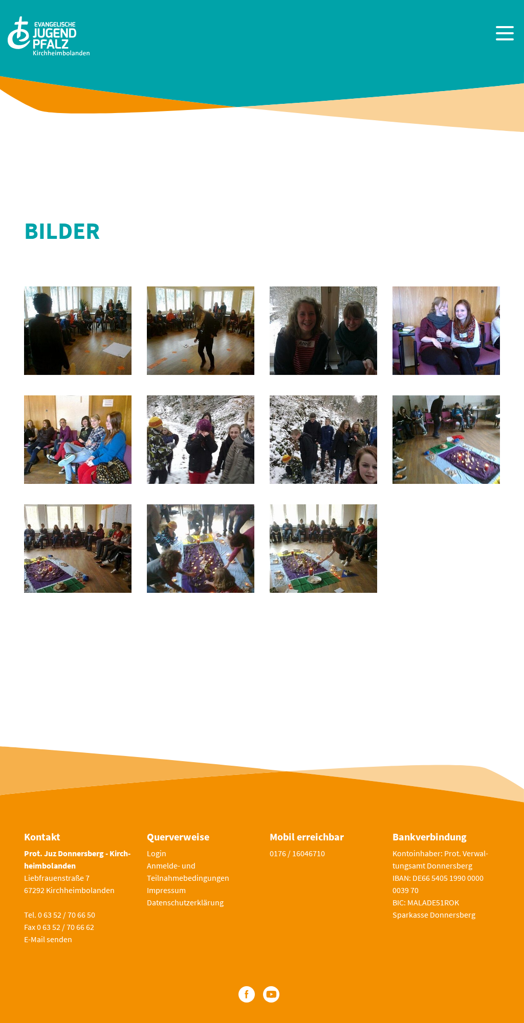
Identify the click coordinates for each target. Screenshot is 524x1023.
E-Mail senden (48, 939)
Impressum (166, 890)
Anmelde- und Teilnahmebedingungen (188, 871)
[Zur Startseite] (49, 34)
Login (156, 853)
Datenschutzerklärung (185, 902)
